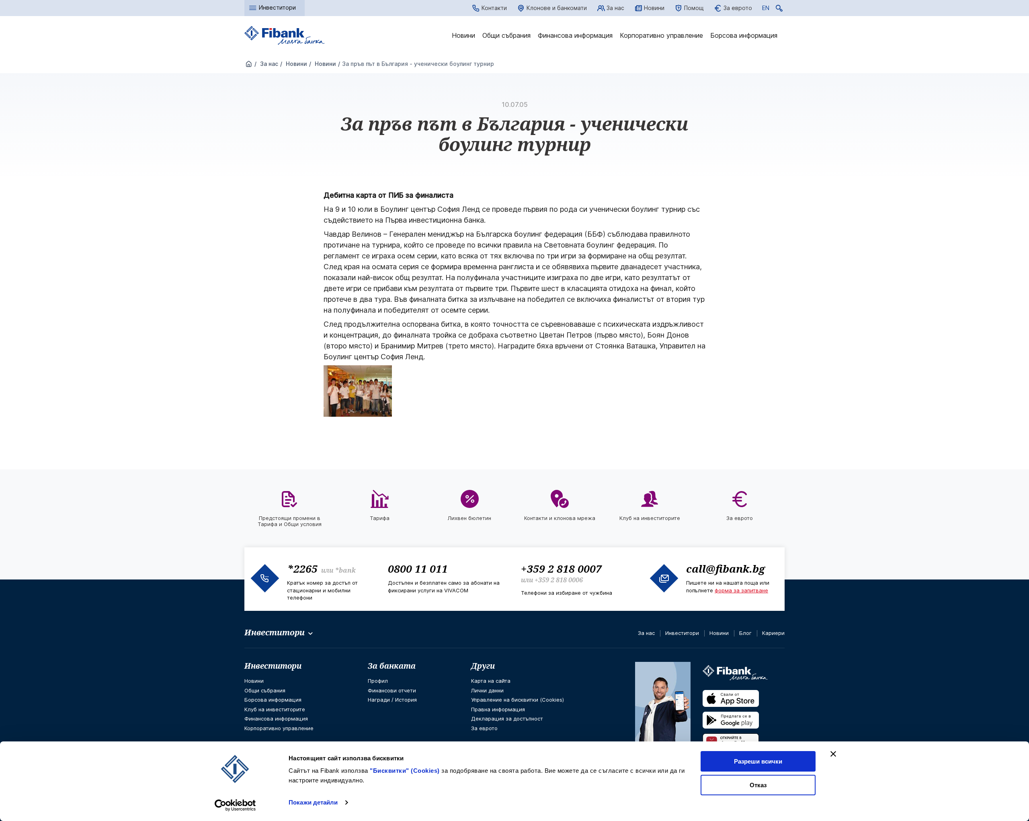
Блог (745, 633)
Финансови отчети (392, 690)
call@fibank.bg (725, 568)
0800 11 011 (418, 568)
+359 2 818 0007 (561, 568)
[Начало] (248, 64)
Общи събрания (506, 35)
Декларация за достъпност (507, 718)
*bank (345, 570)
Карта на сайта (490, 681)
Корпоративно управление (661, 35)
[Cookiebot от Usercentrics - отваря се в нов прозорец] (235, 805)
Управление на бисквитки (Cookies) (517, 699)
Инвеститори (682, 633)
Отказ (758, 785)
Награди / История (392, 699)
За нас (615, 7)
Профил (378, 681)
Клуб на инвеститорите (274, 709)
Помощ (694, 7)
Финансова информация (575, 35)
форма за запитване (741, 590)
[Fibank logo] (284, 35)
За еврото (738, 7)
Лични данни (487, 690)
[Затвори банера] (833, 754)
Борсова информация (743, 35)
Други (483, 666)
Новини (654, 7)
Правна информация (498, 709)
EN (765, 9)
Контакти (494, 7)
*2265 (302, 568)
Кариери (773, 633)
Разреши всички (758, 761)
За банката (392, 666)
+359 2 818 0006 (559, 579)
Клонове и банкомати (557, 7)
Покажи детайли (313, 802)
